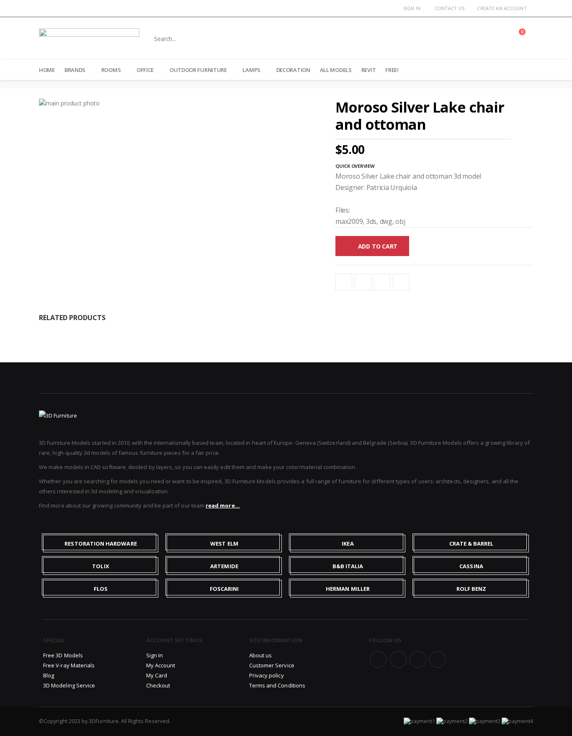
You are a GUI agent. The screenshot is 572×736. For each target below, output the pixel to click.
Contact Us (450, 8)
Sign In (412, 8)
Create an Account (502, 8)
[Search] (469, 38)
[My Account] (497, 38)
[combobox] (312, 38)
